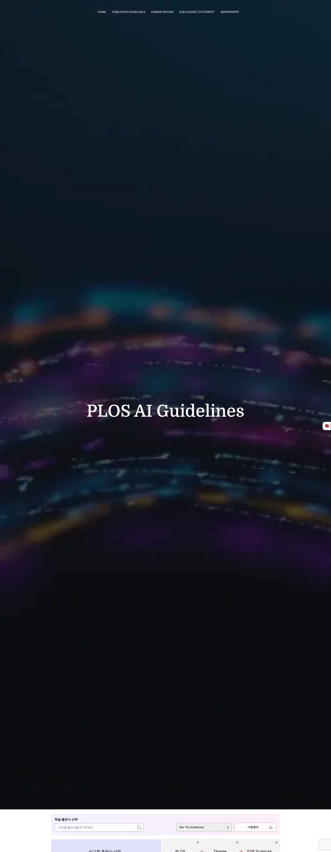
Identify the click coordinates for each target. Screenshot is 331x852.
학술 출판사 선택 (66, 819)
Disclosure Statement (197, 12)
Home (102, 12)
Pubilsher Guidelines (128, 12)
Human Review (162, 12)
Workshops (230, 12)
